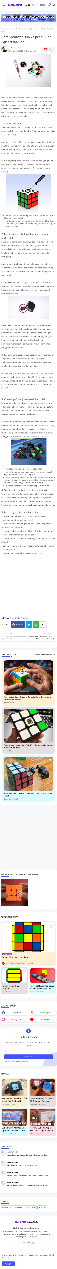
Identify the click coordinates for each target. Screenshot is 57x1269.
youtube (45, 1019)
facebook (16, 1012)
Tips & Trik (15, 618)
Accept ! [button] (8, 1264)
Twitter (29, 624)
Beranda (4, 29)
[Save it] (45, 49)
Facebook (19, 624)
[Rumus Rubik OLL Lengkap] (28, 937)
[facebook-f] (24, 1242)
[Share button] (43, 624)
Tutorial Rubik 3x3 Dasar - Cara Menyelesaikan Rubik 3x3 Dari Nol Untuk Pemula (42, 987)
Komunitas (7, 1207)
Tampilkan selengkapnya (44, 654)
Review (18, 1207)
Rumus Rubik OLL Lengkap (15, 957)
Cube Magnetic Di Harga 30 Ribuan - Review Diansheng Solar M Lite (42, 1099)
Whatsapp (36, 624)
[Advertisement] (28, 587)
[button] (42, 5)
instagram (16, 1019)
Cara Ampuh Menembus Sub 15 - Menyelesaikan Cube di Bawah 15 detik (28, 746)
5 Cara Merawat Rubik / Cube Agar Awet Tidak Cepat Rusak (28, 794)
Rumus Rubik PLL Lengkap (10, 987)
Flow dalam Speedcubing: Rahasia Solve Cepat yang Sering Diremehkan (27, 698)
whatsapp (45, 1012)
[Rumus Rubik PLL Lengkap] (14, 975)
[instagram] (33, 1242)
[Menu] (3, 5)
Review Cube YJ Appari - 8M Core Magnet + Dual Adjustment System (42, 1129)
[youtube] (28, 1242)
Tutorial (14, 29)
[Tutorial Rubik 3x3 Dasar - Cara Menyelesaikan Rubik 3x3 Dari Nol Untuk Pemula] (42, 975)
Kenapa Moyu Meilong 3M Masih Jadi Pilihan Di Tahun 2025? (14, 1099)
